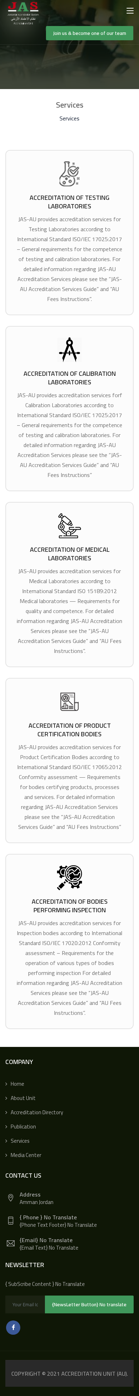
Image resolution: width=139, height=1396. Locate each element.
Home (17, 1084)
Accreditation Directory (37, 1112)
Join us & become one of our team (89, 33)
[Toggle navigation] (130, 11)
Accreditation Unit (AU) (94, 1373)
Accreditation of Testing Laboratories (69, 202)
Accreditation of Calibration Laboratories (70, 378)
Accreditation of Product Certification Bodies (70, 730)
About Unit (23, 1098)
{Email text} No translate (49, 1247)
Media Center (26, 1155)
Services (20, 1141)
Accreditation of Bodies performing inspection (70, 906)
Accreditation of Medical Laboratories (69, 554)
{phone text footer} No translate (58, 1225)
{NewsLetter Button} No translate (89, 1304)
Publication (23, 1126)
